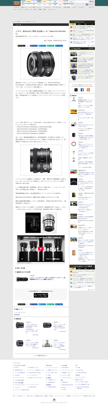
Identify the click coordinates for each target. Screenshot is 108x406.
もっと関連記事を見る (40, 355)
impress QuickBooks (82, 372)
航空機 (39, 9)
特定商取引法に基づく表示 (89, 395)
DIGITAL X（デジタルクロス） (36, 377)
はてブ (43, 45)
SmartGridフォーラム (34, 367)
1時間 (72, 24)
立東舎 (49, 375)
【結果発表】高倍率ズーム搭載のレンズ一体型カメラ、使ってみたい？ (85, 174)
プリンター (81, 7)
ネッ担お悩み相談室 (19, 380)
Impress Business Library (35, 372)
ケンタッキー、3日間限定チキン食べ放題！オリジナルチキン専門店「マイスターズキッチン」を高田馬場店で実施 (83, 280)
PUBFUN (78, 375)
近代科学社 (48, 384)
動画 (45, 9)
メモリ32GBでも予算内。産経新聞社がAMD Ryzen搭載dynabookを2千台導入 (85, 65)
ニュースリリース (19, 312)
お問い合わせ (30, 395)
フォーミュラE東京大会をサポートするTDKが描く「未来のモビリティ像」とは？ (85, 71)
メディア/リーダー (57, 7)
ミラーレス (16, 7)
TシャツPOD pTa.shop (82, 381)
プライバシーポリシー (59, 395)
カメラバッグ (47, 7)
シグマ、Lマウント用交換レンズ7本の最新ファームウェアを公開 (32, 344)
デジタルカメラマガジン (20, 384)
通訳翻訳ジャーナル (67, 372)
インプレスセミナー (33, 375)
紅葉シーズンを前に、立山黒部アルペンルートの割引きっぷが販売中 (85, 241)
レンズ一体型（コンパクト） (35, 7)
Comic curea (80, 370)
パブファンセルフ (81, 377)
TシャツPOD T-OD (52, 372)
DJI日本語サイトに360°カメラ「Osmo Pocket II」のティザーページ (85, 183)
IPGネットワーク (79, 379)
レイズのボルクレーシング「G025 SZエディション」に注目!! (86, 53)
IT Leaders (17, 375)
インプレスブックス (33, 384)
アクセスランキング (79, 22)
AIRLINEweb (65, 367)
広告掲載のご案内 (39, 395)
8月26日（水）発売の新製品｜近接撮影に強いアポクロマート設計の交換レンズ (85, 137)
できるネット (18, 387)
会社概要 (68, 395)
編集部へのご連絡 (49, 395)
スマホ (26, 9)
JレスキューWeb (66, 375)
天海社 (78, 367)
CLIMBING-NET (51, 382)
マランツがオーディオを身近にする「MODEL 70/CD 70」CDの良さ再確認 (86, 59)
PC (14, 9)
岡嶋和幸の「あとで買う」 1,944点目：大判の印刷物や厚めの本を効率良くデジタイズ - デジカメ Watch (83, 40)
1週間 (85, 24)
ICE (76, 365)
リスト (27, 45)
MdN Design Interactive (67, 384)
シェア (34, 45)
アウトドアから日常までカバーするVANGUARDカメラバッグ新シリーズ (85, 254)
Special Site (77, 48)
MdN (62, 380)
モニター (74, 7)
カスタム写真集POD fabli (83, 384)
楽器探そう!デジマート (53, 370)
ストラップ (20, 9)
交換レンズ (23, 7)
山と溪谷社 (48, 377)
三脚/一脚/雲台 (66, 7)
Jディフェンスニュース (67, 370)
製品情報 (17, 314)
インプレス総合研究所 (20, 372)
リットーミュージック (53, 367)
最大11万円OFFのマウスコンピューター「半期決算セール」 (86, 114)
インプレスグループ (76, 395)
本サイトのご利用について (19, 395)
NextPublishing (32, 387)
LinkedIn (60, 45)
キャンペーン (51, 9)
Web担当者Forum (19, 370)
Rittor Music (49, 365)
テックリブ (63, 387)
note (52, 45)
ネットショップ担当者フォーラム (36, 370)
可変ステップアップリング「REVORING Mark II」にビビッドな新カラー (85, 146)
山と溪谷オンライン (52, 379)
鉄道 (35, 9)
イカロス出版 (64, 365)
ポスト (22, 45)
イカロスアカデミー (67, 377)
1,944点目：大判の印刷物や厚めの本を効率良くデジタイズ (85, 163)
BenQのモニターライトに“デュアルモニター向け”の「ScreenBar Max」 (85, 206)
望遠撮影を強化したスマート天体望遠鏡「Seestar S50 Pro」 (85, 101)
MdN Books (65, 382)
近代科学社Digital (52, 387)
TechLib (64, 389)
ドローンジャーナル (19, 377)
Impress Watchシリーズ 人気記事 (83, 266)
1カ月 (91, 24)
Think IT (16, 367)
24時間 (79, 24)
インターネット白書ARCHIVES (22, 389)
